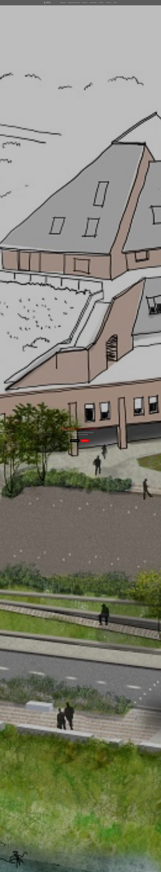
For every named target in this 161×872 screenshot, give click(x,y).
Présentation (63, 2)
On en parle (108, 2)
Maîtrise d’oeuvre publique (74, 2)
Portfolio (101, 2)
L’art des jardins (93, 2)
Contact (115, 2)
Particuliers (84, 2)
